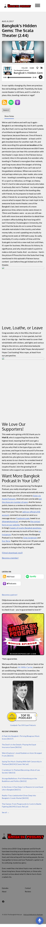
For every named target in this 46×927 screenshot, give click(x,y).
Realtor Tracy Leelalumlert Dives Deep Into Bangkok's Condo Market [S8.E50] (19, 796)
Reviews (28, 892)
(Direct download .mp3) (12, 552)
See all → (5, 812)
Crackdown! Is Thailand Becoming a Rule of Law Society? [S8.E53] (21, 771)
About (4, 892)
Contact (28, 888)
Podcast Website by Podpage (33, 914)
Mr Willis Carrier (25, 667)
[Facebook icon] (3, 901)
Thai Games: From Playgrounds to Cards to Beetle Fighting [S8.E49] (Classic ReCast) (21, 805)
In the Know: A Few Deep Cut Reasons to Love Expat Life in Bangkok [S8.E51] (22, 788)
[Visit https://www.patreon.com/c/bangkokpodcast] (23, 634)
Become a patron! (9, 594)
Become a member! (10, 558)
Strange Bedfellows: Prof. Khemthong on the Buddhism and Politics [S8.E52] (19, 779)
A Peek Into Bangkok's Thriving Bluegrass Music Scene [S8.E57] (21, 737)
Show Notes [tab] (9, 116)
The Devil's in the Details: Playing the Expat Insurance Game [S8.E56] (19, 745)
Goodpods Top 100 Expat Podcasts (23, 725)
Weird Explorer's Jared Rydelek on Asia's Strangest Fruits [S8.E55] (22, 754)
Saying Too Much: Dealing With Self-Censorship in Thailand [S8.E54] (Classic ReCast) (22, 762)
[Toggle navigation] (37, 6)
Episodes (5, 888)
